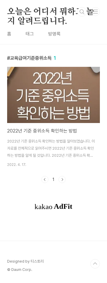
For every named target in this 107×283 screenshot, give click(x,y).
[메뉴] (95, 11)
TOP (95, 264)
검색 (82, 11)
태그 (30, 34)
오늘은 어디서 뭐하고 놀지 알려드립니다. (50, 12)
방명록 (54, 34)
